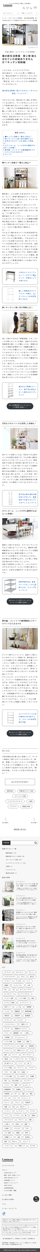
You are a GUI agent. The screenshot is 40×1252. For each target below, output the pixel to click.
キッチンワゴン (17, 985)
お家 (29, 985)
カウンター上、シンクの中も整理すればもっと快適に (19, 146)
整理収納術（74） (11, 853)
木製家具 (27, 1102)
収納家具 (17, 1016)
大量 (18, 1137)
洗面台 (18, 1133)
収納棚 (19, 1042)
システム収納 (8, 1076)
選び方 (32, 976)
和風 (14, 1072)
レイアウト (16, 1115)
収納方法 (6, 1016)
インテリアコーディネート (15, 801)
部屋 (27, 1042)
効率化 (17, 1124)
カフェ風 (31, 1059)
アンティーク (8, 1050)
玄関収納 (31, 1046)
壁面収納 (17, 1011)
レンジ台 (18, 1007)
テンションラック (20, 1037)
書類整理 (15, 1033)
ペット (28, 981)
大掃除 (31, 801)
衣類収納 (6, 1094)
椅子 (5, 1081)
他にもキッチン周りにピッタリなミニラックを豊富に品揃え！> (20, 601)
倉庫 (22, 1046)
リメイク (17, 1102)
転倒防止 (27, 1137)
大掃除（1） (9, 866)
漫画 (26, 1124)
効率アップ (7, 1007)
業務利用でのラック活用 (26, 791)
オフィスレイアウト (25, 989)
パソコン (6, 1085)
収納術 (6, 1059)
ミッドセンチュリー (10, 1024)
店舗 (5, 1107)
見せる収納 (15, 1081)
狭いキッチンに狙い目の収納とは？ (18, 139)
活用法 (33, 1115)
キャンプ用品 (8, 1068)
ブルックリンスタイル (23, 994)
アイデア (31, 1068)
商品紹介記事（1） (12, 873)
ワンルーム (24, 1098)
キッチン (28, 1089)
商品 (31, 1094)
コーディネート (20, 1111)
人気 (13, 989)
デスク (6, 1072)
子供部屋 (6, 1037)
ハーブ (6, 1115)
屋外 (5, 1055)
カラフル (32, 1111)
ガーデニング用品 (9, 1003)
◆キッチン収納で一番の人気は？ (17, 136)
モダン (27, 1128)
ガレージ (6, 1102)
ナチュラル (17, 1128)
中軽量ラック (8, 1137)
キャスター (20, 1020)
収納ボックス (21, 1050)
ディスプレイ (27, 1081)
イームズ (6, 1011)
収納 (32, 998)
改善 (26, 1133)
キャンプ (14, 1055)
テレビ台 (18, 981)
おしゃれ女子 (21, 1076)
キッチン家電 (8, 1042)
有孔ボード (23, 1107)
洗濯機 (32, 1076)
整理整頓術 (7, 1089)
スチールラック (8, 1120)
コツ (5, 1098)
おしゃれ (25, 1085)
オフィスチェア (27, 1055)
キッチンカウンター (10, 976)
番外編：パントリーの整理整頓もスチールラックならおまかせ (19, 151)
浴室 (23, 1094)
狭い (5, 989)
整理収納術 (10, 791)
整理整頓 (27, 1016)
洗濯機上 (18, 1089)
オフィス (31, 972)
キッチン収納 (22, 998)
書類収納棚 (28, 1011)
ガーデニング (8, 1020)
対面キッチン (25, 1024)
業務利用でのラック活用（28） (15, 856)
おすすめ (32, 1146)
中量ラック (21, 1146)
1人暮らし (7, 1124)
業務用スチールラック (21, 1029)
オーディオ (7, 972)
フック (14, 1098)
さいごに (7, 154)
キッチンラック (24, 1003)
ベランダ (6, 1029)
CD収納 (6, 1128)
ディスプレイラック (10, 1046)
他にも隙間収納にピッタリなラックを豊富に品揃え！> (20, 406)
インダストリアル (18, 1059)
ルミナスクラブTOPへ (20, 782)
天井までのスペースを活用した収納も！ (18, 142)
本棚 (30, 1120)
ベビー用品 (7, 1133)
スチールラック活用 (10, 26)
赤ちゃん (14, 1141)
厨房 (5, 1141)
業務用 (6, 985)
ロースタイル (8, 994)
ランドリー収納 (8, 998)
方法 (13, 1107)
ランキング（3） (11, 870)
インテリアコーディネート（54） (16, 863)
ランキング (13, 806)
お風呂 (23, 1072)
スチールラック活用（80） (14, 859)
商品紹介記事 (26, 806)
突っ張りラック (8, 1063)
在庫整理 (28, 1007)
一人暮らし (27, 1033)
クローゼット (19, 972)
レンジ (20, 1063)
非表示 (22, 133)
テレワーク (20, 1068)
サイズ (6, 1033)
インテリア (7, 1111)
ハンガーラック (8, 1146)
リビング (25, 1141)
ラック (32, 1050)
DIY (16, 1094)
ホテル (23, 976)
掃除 (16, 1085)
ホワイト (20, 1120)
